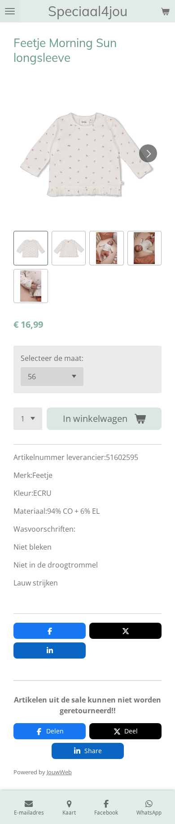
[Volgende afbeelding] (148, 153)
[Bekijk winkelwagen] (165, 11)
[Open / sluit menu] (10, 11)
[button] (30, 248)
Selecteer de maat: (52, 358)
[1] (27, 419)
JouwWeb (59, 772)
